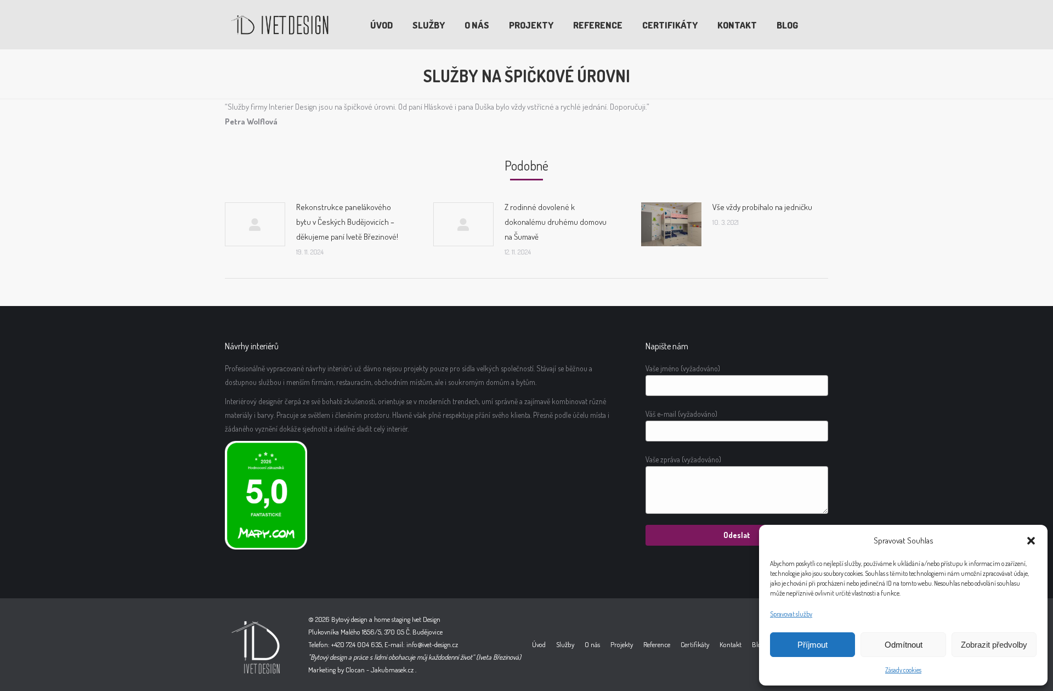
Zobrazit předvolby (994, 644)
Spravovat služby (791, 614)
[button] (1031, 540)
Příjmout (812, 644)
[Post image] (255, 224)
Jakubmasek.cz (392, 669)
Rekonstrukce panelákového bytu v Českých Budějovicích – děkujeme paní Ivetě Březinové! (347, 222)
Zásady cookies (903, 670)
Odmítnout (903, 644)
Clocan (355, 669)
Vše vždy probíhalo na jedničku (762, 207)
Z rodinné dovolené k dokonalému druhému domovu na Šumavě (556, 222)
